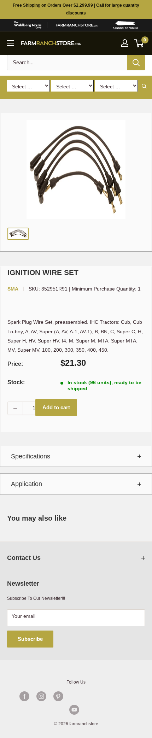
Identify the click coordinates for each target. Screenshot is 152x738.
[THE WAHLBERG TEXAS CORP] (27, 25)
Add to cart (56, 407)
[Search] (136, 62)
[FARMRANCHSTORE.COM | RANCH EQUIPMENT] (77, 25)
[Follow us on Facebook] (24, 696)
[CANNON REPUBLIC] (125, 25)
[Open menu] (10, 43)
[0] (139, 43)
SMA (12, 289)
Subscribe (30, 639)
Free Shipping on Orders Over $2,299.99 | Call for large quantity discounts (76, 9)
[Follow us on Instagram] (41, 696)
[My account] (124, 43)
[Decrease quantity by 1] (15, 408)
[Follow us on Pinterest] (58, 696)
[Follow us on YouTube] (74, 710)
